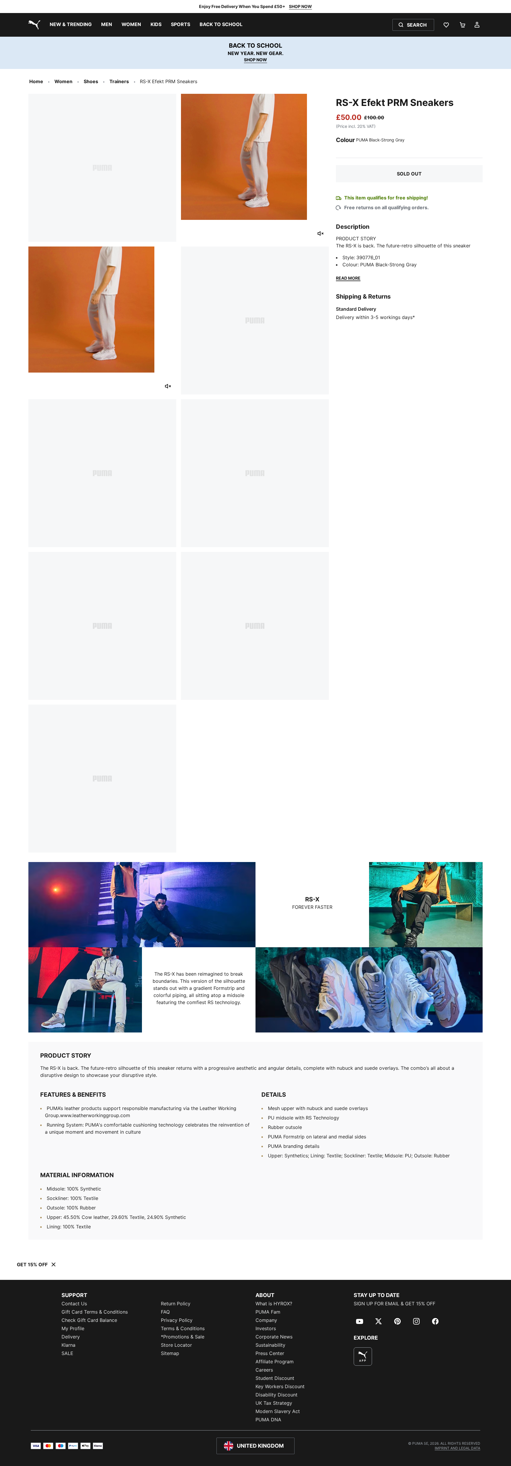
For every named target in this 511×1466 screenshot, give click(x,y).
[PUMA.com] (33, 25)
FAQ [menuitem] (165, 1312)
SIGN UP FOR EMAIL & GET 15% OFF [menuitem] (394, 1303)
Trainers (119, 81)
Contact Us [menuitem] (74, 1303)
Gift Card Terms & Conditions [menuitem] (95, 1312)
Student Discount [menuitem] (275, 1378)
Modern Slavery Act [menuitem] (278, 1411)
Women (63, 81)
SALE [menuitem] (67, 1353)
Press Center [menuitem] (270, 1353)
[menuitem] (70, 25)
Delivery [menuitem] (71, 1337)
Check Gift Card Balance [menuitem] (89, 1320)
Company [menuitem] (266, 1320)
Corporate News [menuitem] (274, 1337)
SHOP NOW (300, 6)
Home (36, 81)
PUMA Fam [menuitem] (268, 1312)
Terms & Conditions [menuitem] (183, 1328)
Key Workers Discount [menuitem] (280, 1386)
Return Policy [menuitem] (175, 1303)
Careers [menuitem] (264, 1370)
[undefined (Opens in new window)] (363, 1356)
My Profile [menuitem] (73, 1328)
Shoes (91, 81)
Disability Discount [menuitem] (276, 1395)
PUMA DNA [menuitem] (268, 1419)
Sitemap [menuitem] (170, 1353)
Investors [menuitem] (266, 1328)
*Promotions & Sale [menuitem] (182, 1337)
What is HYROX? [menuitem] (274, 1303)
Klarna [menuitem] (68, 1345)
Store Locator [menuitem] (176, 1345)
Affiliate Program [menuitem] (275, 1361)
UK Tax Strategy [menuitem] (274, 1403)
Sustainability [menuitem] (270, 1345)
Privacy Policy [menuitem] (177, 1320)
